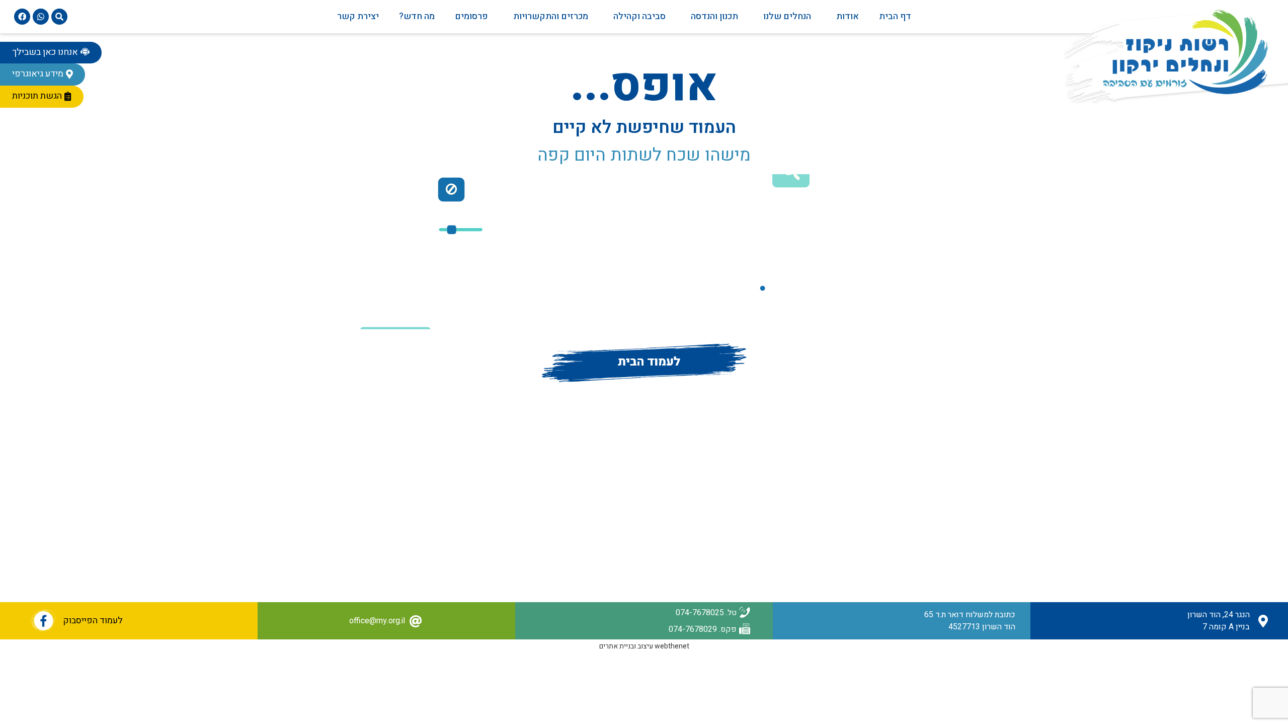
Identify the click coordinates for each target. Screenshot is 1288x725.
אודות (847, 16)
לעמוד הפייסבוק (93, 620)
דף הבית (895, 16)
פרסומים (471, 16)
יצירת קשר (358, 16)
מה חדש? (417, 16)
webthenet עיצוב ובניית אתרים (644, 646)
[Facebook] (22, 17)
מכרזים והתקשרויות (550, 16)
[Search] (59, 17)
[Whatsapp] (41, 17)
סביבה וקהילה (639, 16)
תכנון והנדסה (714, 16)
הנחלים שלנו (787, 16)
